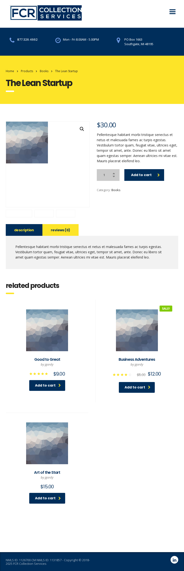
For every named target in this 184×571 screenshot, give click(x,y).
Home (10, 71)
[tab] (24, 230)
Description (24, 230)
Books (116, 190)
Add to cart (141, 174)
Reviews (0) (60, 230)
